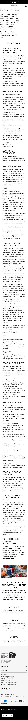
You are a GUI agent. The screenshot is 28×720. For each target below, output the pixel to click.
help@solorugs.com (8, 139)
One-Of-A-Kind (4, 34)
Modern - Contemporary (7, 24)
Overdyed (3, 30)
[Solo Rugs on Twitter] (5, 689)
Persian (10, 30)
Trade (1, 37)
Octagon (14, 14)
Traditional (10, 26)
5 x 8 (1, 11)
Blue (17, 16)
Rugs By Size (4, 9)
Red (17, 20)
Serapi (7, 32)
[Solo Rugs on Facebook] (2, 689)
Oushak (13, 32)
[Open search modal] (22, 5)
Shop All (14, 35)
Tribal (1, 32)
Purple (12, 20)
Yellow (7, 22)
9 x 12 (17, 11)
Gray (7, 18)
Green (12, 18)
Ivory (17, 18)
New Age (2, 26)
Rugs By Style (15, 22)
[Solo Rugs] (14, 5)
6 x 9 (6, 11)
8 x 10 (11, 11)
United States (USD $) (8, 694)
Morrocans (3, 28)
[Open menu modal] (2, 5)
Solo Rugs (12, 696)
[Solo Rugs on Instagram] (9, 689)
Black (12, 16)
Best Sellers (14, 34)
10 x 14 (2, 12)
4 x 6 (16, 9)
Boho (15, 30)
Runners (16, 12)
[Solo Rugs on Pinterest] (7, 689)
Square (2, 14)
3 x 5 (11, 9)
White (1, 22)
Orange (2, 20)
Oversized (9, 12)
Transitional (11, 28)
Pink (7, 20)
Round (8, 14)
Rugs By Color (4, 16)
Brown (2, 18)
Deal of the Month (5, 35)
